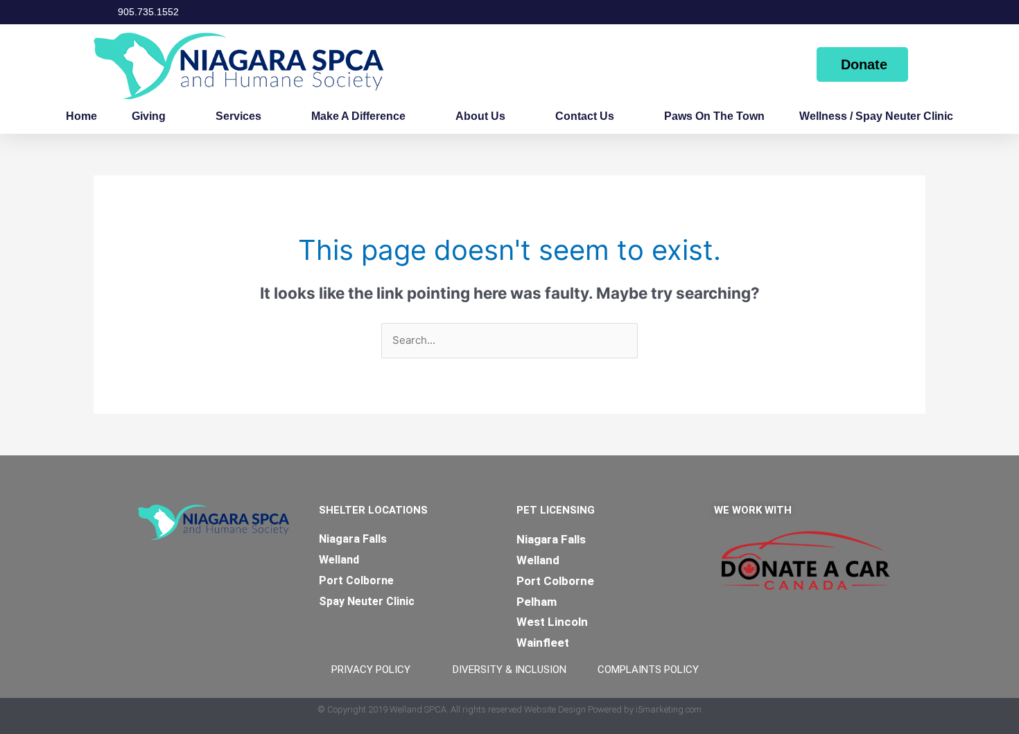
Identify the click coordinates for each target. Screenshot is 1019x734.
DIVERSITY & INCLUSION (509, 669)
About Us (480, 116)
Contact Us (584, 116)
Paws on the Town (714, 116)
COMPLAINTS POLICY (648, 669)
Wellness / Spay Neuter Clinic (876, 116)
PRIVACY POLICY (370, 669)
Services (238, 116)
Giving (149, 116)
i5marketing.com (669, 709)
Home (81, 116)
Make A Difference (358, 116)
